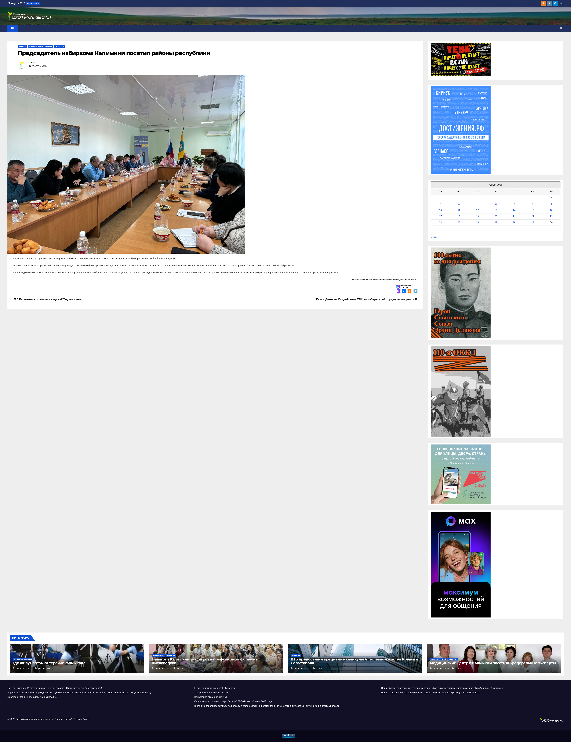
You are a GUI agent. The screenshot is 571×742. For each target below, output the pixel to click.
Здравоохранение (438, 659)
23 (551, 216)
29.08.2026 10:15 (302, 668)
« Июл (434, 237)
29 (532, 222)
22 (532, 216)
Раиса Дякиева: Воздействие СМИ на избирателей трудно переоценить (365, 299)
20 (496, 216)
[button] (561, 28)
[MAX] (398, 291)
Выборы (22, 46)
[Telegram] (415, 291)
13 (496, 210)
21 (514, 216)
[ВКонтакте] (404, 291)
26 (477, 222)
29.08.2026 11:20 (162, 668)
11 (459, 210)
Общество (59, 46)
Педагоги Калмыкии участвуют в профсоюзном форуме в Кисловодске (205, 661)
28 (514, 222)
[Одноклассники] (409, 291)
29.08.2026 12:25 (23, 668)
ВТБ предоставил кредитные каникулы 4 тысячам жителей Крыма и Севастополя (354, 661)
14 (514, 210)
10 (440, 210)
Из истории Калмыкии (23, 659)
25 (459, 222)
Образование (158, 655)
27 (496, 222)
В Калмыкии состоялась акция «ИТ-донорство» (49, 299)
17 (440, 216)
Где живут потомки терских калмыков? (49, 663)
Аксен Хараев (45, 668)
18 (459, 216)
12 (477, 210)
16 (551, 210)
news (32, 62)
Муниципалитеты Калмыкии (40, 46)
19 (477, 216)
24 (440, 222)
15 (532, 210)
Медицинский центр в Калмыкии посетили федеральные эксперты (493, 663)
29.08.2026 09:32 (441, 668)
